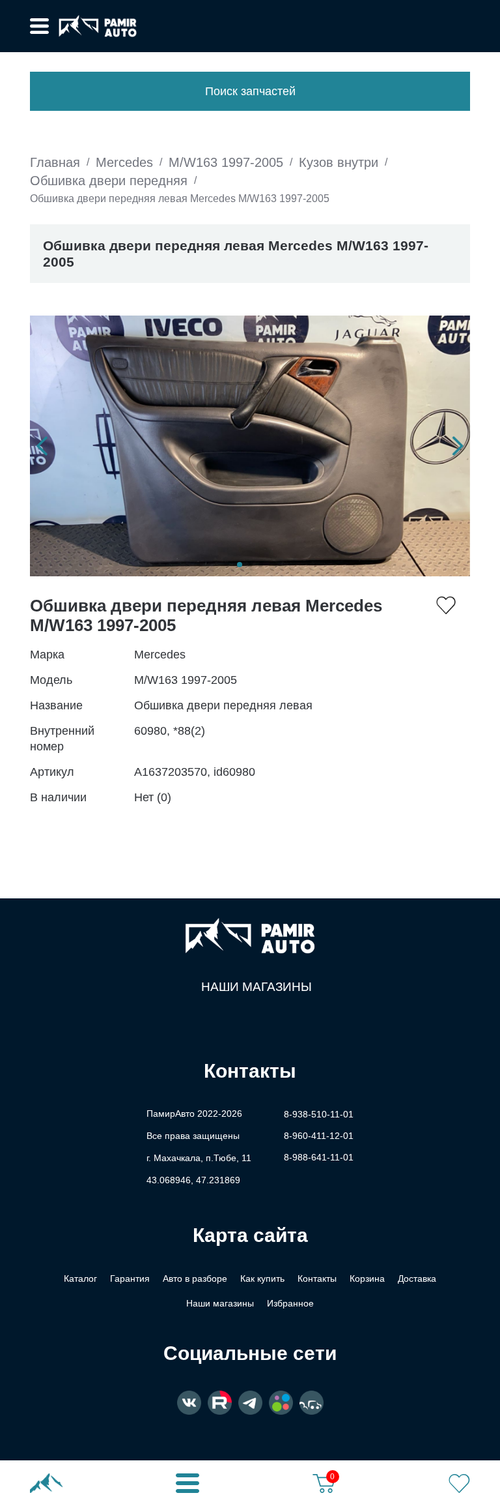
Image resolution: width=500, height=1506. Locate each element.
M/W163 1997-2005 (226, 162)
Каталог (80, 1278)
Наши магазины (256, 987)
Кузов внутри (338, 162)
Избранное (290, 1303)
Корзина (367, 1278)
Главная (55, 162)
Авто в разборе (195, 1278)
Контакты (317, 1278)
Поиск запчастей (250, 91)
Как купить (262, 1278)
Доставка (417, 1278)
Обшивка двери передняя (109, 180)
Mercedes (124, 162)
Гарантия (130, 1278)
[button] (42, 446)
